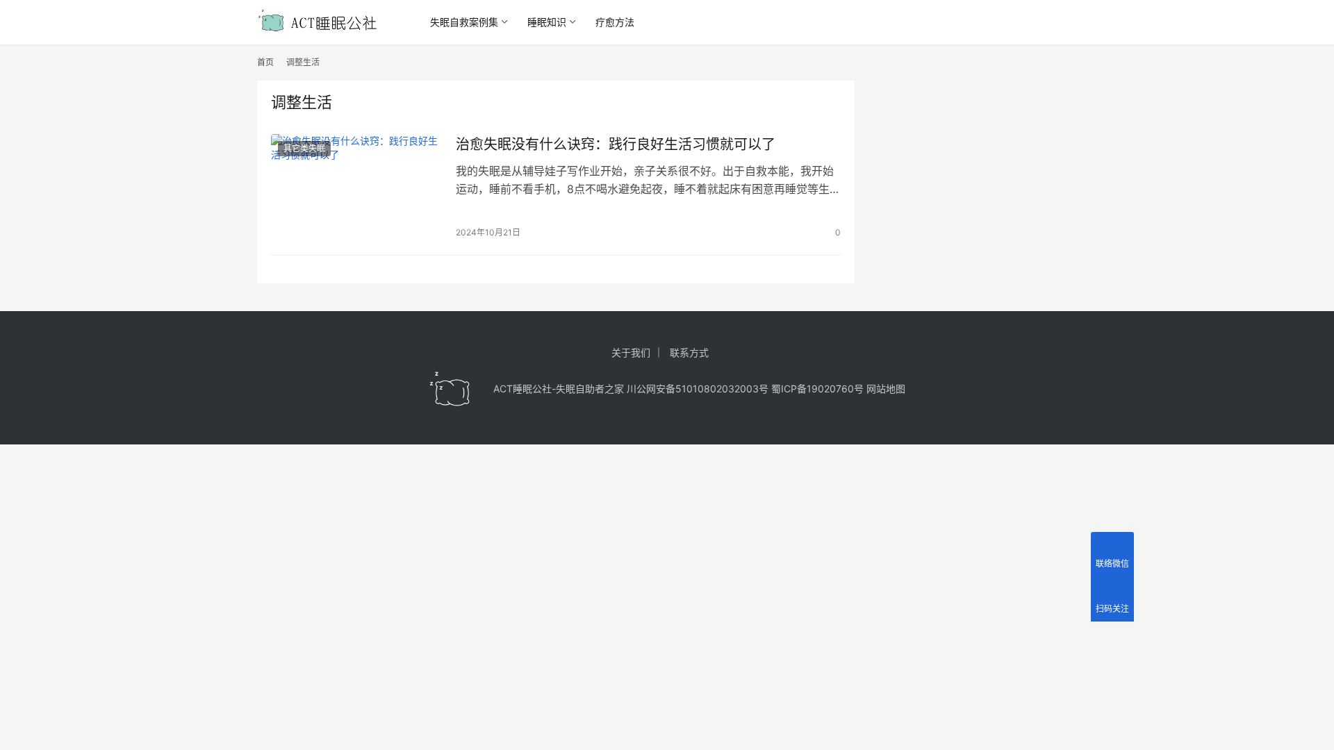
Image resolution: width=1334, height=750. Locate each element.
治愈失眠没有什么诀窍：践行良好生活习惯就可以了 (615, 144)
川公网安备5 (654, 388)
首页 (265, 62)
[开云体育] (450, 389)
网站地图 (885, 388)
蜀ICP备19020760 (812, 388)
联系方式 (689, 352)
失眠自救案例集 (464, 22)
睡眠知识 (546, 22)
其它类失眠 (304, 148)
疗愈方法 (614, 22)
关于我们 (630, 352)
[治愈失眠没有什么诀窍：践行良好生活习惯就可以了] (356, 187)
